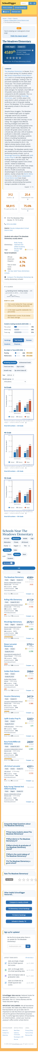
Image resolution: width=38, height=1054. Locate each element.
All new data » (29, 957)
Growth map (7, 370)
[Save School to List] (33, 594)
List (19, 568)
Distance (17, 554)
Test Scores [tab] (18, 340)
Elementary (16, 538)
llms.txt (16, 1039)
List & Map (7, 550)
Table (15, 550)
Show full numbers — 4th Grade (13, 471)
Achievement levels (25, 362)
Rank (24, 554)
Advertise (5, 1035)
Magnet (17, 546)
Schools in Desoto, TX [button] (19, 921)
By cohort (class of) (20, 370)
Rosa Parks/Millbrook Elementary (12, 743)
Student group (8, 379)
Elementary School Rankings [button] (19, 909)
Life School (7, 771)
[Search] (30, 3)
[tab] (19, 833)
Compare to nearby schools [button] (19, 902)
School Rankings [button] (20, 8)
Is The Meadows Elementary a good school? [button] (18, 862)
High (32, 538)
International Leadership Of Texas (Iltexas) (12, 655)
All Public (6, 538)
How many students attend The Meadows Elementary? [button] (19, 833)
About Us (5, 1030)
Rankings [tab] (7, 340)
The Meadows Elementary (13, 71)
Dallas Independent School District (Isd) (18, 177)
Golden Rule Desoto (11, 671)
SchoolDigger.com (17, 1044)
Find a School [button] (7, 8)
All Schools (25, 542)
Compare (28, 594)
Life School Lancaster (12, 766)
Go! (28, 946)
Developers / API (18, 1037)
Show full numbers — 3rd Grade (13, 426)
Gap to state (20, 366)
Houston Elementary (12, 696)
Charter (7, 546)
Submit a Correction (17, 1033)
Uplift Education (9, 726)
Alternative (7, 542)
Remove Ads (28, 1035)
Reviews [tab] (29, 340)
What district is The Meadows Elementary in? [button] (18, 840)
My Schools (8, 563)
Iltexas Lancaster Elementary (10, 645)
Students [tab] (7, 344)
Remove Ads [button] (16, 12)
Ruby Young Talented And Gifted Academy (19, 245)
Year (4, 375)
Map (19, 572)
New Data (17, 1030)
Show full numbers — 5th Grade (13, 516)
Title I (27, 546)
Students (10, 558)
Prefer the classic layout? (19, 36)
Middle (25, 538)
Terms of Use (29, 1033)
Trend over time (8, 366)
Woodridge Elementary (12, 155)
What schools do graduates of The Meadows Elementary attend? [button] (18, 847)
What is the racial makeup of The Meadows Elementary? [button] (17, 855)
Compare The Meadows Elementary (19, 277)
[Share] (34, 3)
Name (9, 554)
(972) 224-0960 (11, 224)
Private (16, 542)
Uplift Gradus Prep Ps (12, 719)
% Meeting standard (10, 362)
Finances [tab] (17, 344)
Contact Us (6, 1033)
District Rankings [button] (19, 915)
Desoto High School (18, 250)
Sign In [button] (6, 12)
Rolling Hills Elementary (13, 600)
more (9, 269)
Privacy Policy (29, 1030)
